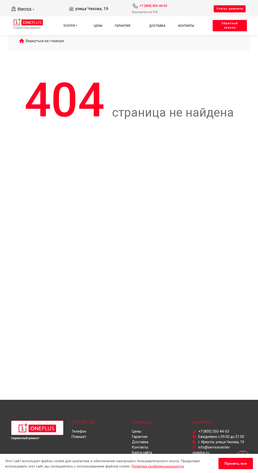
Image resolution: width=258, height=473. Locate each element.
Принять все (235, 463)
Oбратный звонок (229, 25)
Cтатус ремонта (229, 8)
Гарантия (122, 26)
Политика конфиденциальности (158, 466)
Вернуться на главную (45, 41)
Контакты (186, 26)
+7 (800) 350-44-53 (153, 6)
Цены (98, 26)
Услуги (69, 26)
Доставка (157, 26)
